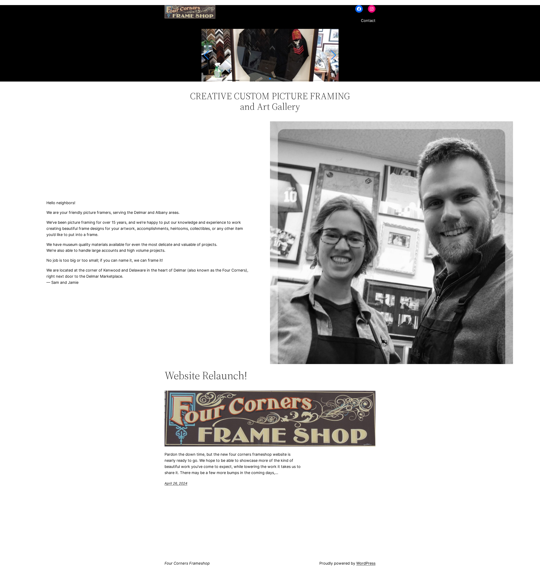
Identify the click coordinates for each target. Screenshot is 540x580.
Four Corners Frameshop (187, 563)
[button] (206, 55)
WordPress (365, 563)
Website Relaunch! (206, 375)
